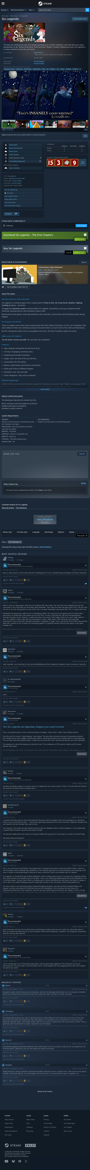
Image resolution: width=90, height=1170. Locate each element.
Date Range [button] (49, 532)
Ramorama (12, 711)
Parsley (10, 557)
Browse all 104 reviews (45, 1091)
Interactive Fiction (9, 69)
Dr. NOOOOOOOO (14, 679)
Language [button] (35, 532)
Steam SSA (9, 1123)
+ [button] (80, 69)
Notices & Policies (50, 1127)
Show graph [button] (81, 536)
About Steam (9, 1119)
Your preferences (21, 508)
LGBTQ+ (75, 69)
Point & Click (27, 69)
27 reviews (20, 560)
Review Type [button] (7, 532)
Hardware (29, 1127)
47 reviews (20, 713)
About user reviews (8, 508)
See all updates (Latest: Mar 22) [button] (17, 287)
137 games (11, 713)
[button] (5, 10)
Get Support (68, 1127)
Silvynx (10, 914)
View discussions (10, 202)
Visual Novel (36, 69)
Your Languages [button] (14, 542)
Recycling (29, 1131)
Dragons (52, 69)
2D (47, 69)
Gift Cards (8, 1135)
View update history (11, 196)
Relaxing (68, 69)
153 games (11, 916)
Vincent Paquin (39, 61)
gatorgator (11, 649)
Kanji (10, 853)
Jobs (28, 1123)
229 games (11, 592)
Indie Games (14, 16)
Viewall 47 (82, 162)
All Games (5, 16)
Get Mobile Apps (69, 1123)
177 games (11, 560)
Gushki (10, 771)
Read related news (11, 199)
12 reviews (20, 855)
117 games (11, 855)
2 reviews (19, 773)
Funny (62, 69)
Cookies (46, 1131)
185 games (11, 651)
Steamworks (9, 1127)
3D (58, 69)
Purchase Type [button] (22, 532)
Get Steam (67, 1119)
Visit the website (10, 190)
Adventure (12, 178)
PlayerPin (11, 949)
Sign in (4, 135)
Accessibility (48, 1123)
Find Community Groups (13, 205)
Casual (18, 178)
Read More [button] (82, 633)
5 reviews (19, 916)
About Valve (30, 1119)
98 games (10, 773)
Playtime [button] (61, 532)
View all (83, 483)
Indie (23, 178)
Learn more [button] (81, 226)
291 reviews (11, 681)
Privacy (46, 1119)
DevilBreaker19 (13, 805)
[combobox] (61, 10)
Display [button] (71, 532)
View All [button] (83, 262)
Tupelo (10, 590)
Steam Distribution (11, 1131)
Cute (43, 69)
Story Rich (19, 69)
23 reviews (20, 651)
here (41, 490)
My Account (68, 1131)
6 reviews (10, 951)
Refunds (46, 1135)
